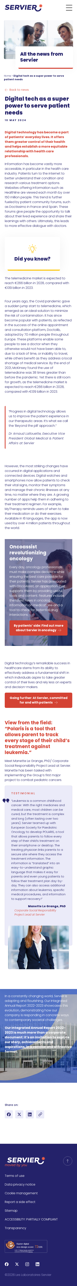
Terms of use (14, 1175)
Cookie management (21, 1193)
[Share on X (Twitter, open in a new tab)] (19, 1114)
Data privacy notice (20, 1184)
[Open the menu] (71, 8)
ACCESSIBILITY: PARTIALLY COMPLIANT (31, 1219)
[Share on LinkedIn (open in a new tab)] (30, 1114)
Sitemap (11, 1210)
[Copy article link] (40, 1114)
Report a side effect (20, 1202)
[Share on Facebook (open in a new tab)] (9, 1114)
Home (7, 75)
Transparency (15, 1228)
